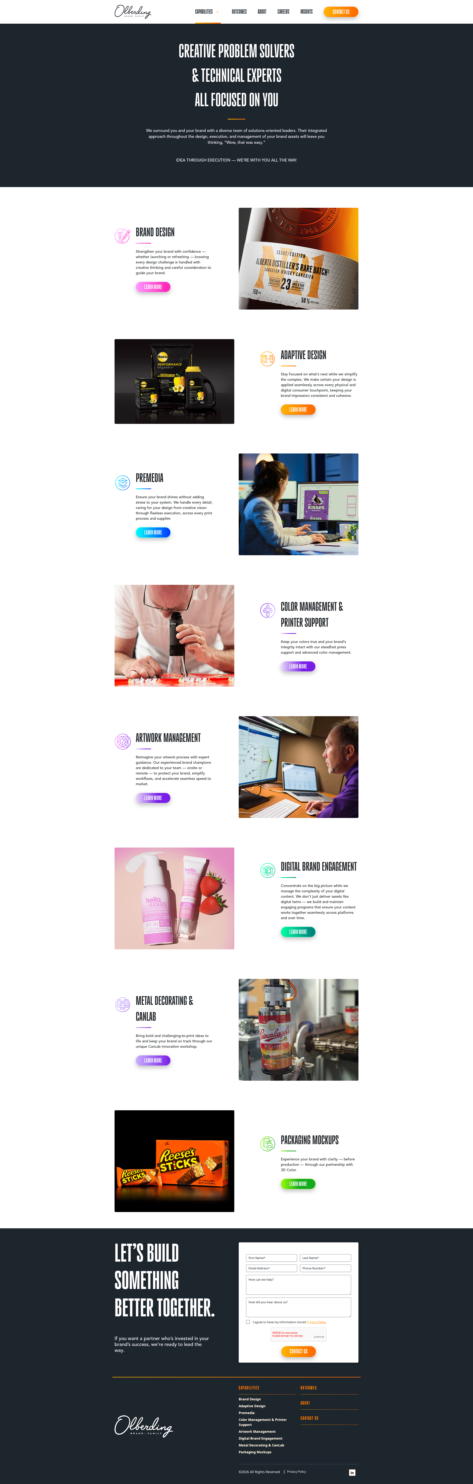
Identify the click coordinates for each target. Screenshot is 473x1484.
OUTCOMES (239, 11)
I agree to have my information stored (289, 1322)
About (262, 11)
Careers (283, 11)
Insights (306, 11)
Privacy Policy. (316, 1322)
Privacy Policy (296, 1472)
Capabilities (204, 11)
